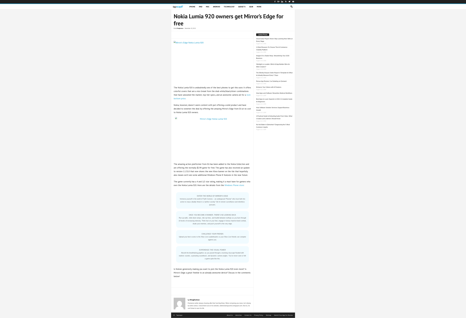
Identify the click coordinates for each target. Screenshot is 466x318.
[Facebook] (275, 2)
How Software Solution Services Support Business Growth (272, 109)
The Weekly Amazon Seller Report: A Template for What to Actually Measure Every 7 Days (274, 74)
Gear (251, 7)
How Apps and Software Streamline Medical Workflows (274, 93)
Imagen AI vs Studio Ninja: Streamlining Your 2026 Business (272, 57)
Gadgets (241, 7)
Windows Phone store (234, 185)
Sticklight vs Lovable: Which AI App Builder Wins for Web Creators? (273, 65)
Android (216, 7)
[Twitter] (289, 2)
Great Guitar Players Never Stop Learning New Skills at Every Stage (274, 40)
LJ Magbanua (179, 28)
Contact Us (247, 315)
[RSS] (285, 2)
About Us (230, 315)
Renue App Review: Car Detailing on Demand (271, 81)
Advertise (238, 315)
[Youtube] (293, 2)
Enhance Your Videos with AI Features (268, 87)
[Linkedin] (282, 2)
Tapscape (179, 315)
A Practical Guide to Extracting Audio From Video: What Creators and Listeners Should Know (274, 117)
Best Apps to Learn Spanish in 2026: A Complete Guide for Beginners (274, 100)
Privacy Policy (258, 315)
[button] (291, 6)
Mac (207, 7)
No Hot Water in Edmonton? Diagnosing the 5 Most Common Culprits (273, 126)
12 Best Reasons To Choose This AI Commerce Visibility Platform (271, 48)
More (259, 7)
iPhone (192, 7)
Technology (229, 7)
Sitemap (268, 315)
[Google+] (278, 2)
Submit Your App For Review (283, 315)
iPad (200, 7)
